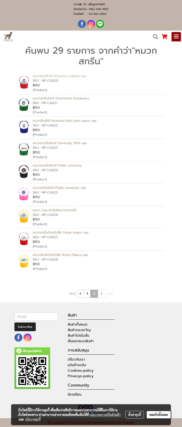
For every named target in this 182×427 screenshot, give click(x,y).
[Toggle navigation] (176, 37)
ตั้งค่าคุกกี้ (134, 415)
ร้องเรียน (74, 394)
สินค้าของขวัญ (79, 330)
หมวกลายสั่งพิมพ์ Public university (57, 165)
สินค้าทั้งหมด (77, 324)
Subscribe (25, 327)
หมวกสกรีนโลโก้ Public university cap (59, 187)
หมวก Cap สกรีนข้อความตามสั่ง (55, 210)
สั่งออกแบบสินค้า (81, 341)
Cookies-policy (80, 370)
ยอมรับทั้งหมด (158, 415)
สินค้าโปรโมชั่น (78, 335)
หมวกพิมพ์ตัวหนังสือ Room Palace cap (60, 255)
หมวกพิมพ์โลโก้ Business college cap (59, 76)
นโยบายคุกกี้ (33, 419)
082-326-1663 (99, 9)
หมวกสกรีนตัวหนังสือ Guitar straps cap (61, 232)
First (72, 293)
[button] (154, 36)
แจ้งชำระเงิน (77, 365)
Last (110, 293)
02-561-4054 (98, 14)
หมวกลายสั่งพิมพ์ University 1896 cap (60, 143)
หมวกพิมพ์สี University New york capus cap (65, 120)
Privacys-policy (80, 376)
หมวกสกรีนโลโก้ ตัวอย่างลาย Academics (61, 98)
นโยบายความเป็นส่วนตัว (105, 415)
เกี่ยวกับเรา (76, 359)
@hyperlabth (97, 4)
